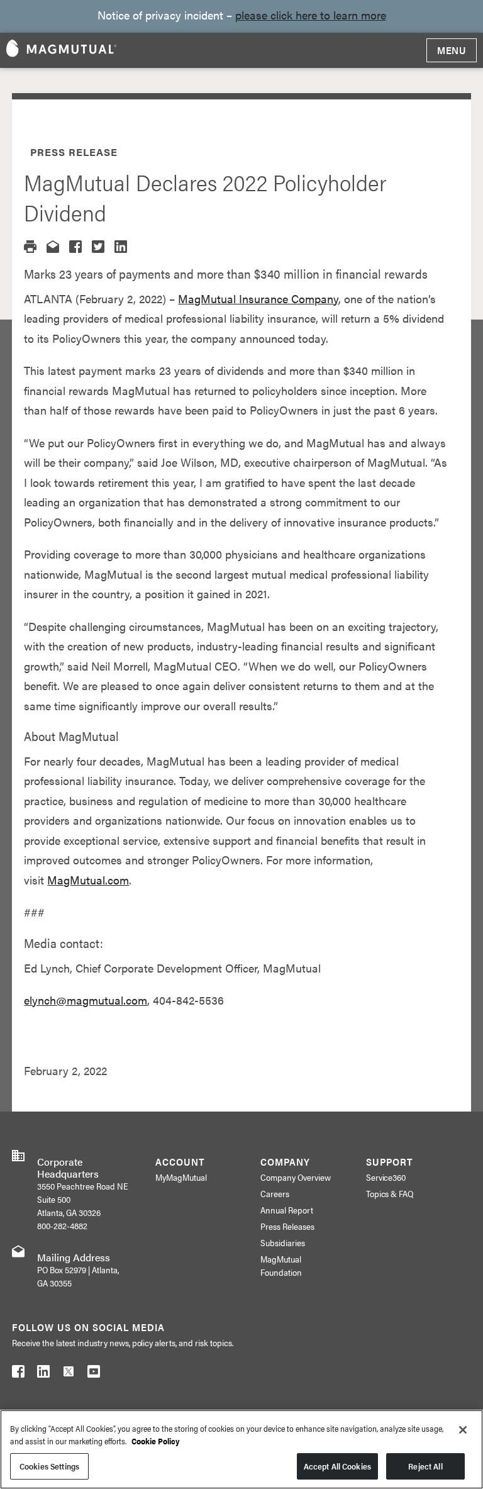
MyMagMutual (181, 1177)
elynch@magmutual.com (85, 1000)
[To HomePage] (61, 50)
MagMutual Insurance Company (258, 298)
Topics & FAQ (390, 1193)
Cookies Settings (49, 1466)
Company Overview (295, 1177)
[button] (30, 246)
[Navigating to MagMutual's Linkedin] (43, 1374)
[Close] (463, 1430)
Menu (451, 50)
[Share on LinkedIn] (120, 246)
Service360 (386, 1177)
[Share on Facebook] (75, 246)
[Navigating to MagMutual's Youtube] (93, 1374)
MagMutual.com (88, 880)
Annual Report (286, 1209)
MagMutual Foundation (281, 1265)
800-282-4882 (62, 1225)
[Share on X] (98, 246)
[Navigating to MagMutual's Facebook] (18, 1374)
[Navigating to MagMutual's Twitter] (68, 1374)
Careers (274, 1193)
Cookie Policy (155, 1441)
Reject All (425, 1466)
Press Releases (287, 1226)
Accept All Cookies (337, 1466)
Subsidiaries (282, 1242)
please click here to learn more (310, 15)
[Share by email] (53, 246)
